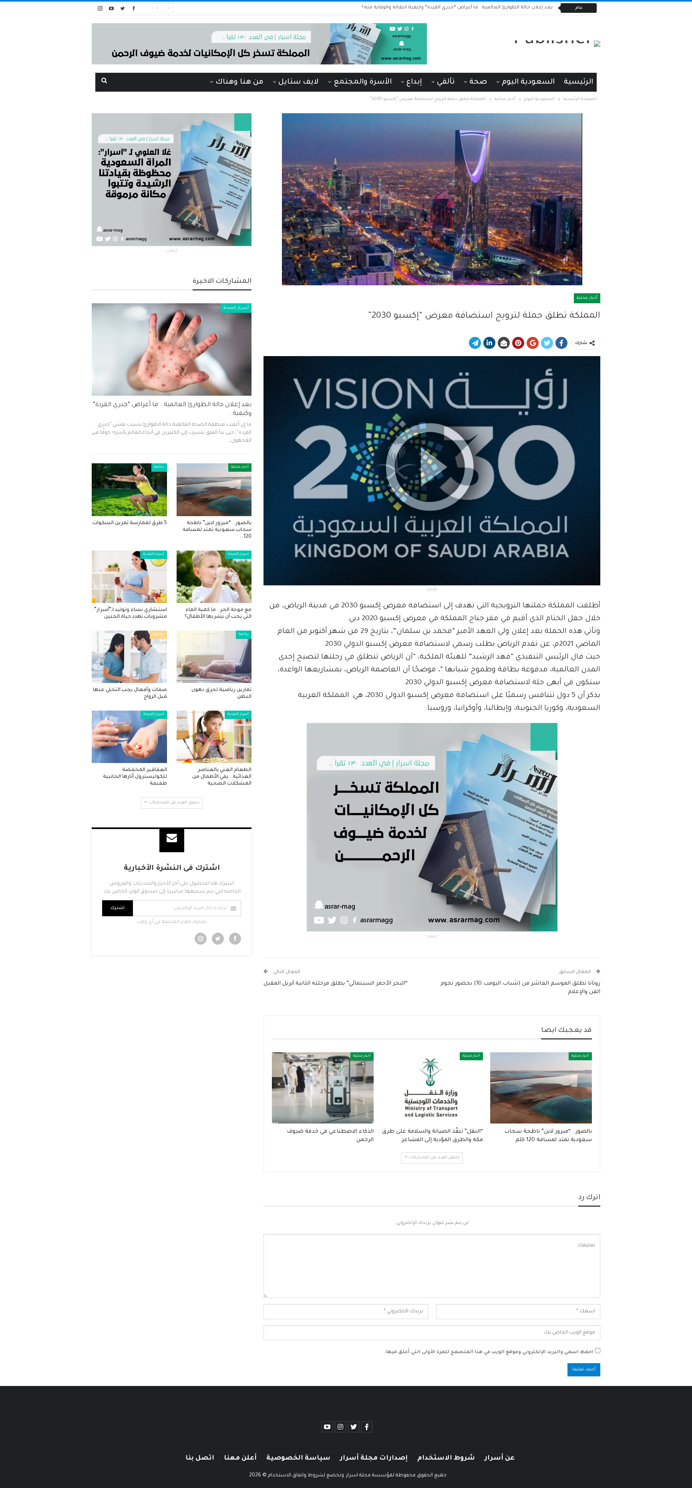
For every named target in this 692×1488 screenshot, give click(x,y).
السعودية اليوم (528, 82)
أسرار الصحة (236, 308)
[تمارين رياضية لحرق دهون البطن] (214, 657)
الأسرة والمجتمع (363, 82)
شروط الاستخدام (446, 1458)
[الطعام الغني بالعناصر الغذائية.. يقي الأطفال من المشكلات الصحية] (214, 737)
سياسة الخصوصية (298, 1458)
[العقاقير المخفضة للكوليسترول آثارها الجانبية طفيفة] (129, 737)
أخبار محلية (587, 298)
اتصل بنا (199, 1458)
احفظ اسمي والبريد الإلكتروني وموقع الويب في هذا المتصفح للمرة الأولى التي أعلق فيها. (488, 1352)
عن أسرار (500, 1458)
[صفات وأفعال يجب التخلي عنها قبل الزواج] (129, 657)
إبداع (414, 82)
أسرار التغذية (153, 555)
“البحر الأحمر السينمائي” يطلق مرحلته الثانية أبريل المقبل (336, 984)
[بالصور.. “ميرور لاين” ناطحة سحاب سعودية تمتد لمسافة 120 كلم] (541, 1088)
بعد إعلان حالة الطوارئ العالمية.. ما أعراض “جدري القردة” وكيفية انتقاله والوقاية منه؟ (457, 7)
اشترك (118, 908)
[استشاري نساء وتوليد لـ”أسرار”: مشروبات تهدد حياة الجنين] (129, 577)
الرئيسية (578, 82)
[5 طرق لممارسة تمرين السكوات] (129, 489)
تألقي (446, 82)
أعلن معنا (240, 1458)
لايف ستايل (298, 82)
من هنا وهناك (239, 82)
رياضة (159, 467)
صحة (478, 82)
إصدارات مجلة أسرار (374, 1458)
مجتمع (158, 635)
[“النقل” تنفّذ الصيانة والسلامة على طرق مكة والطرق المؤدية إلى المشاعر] (432, 1088)
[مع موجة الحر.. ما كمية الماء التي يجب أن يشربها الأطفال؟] (214, 577)
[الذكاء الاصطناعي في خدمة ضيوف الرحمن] (323, 1088)
